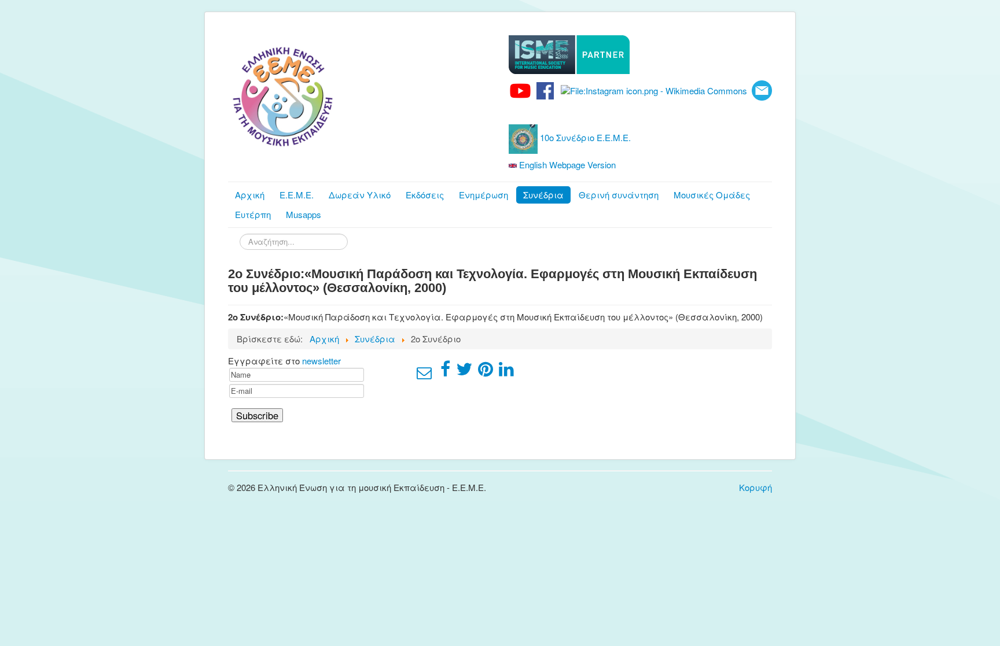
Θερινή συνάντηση (619, 195)
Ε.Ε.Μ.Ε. (297, 195)
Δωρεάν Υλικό (360, 195)
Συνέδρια (543, 195)
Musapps (303, 214)
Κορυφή (755, 487)
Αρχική (249, 195)
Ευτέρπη (253, 214)
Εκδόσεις (425, 195)
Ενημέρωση (483, 195)
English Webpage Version (566, 164)
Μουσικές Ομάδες (712, 195)
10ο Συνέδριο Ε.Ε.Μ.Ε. (584, 137)
